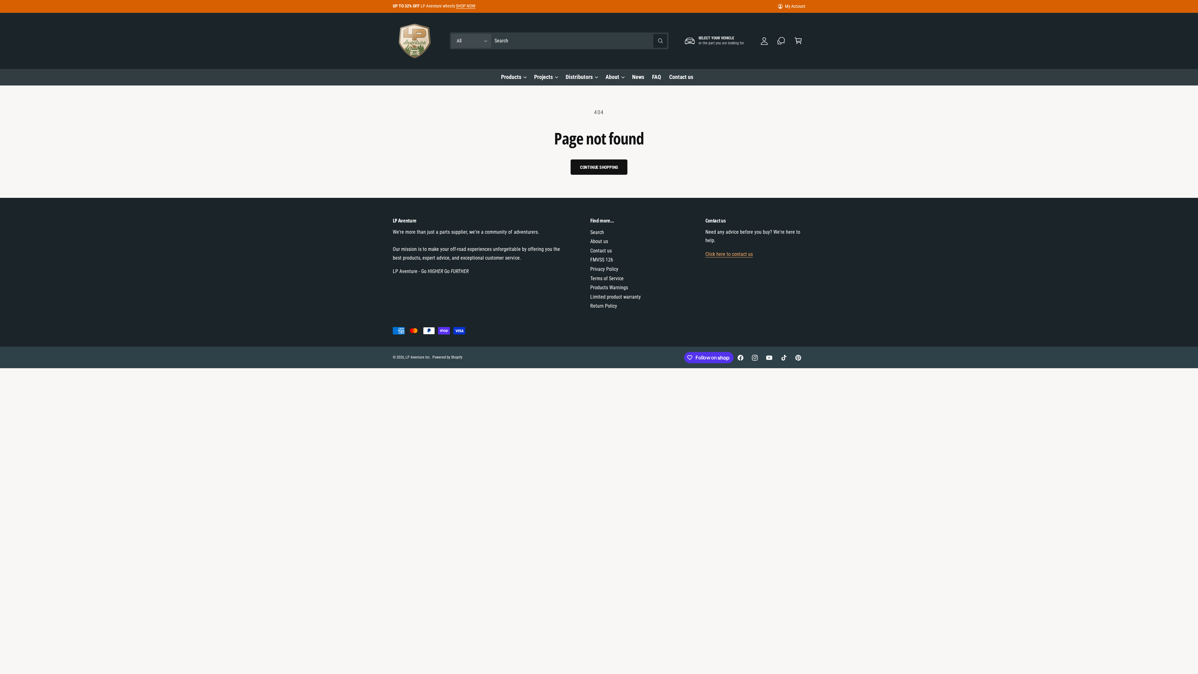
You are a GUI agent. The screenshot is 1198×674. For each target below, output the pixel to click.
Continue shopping (599, 167)
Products (511, 77)
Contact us (601, 251)
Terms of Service (607, 278)
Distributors (579, 77)
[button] (798, 41)
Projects (543, 77)
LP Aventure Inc (418, 357)
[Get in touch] (781, 41)
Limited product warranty (615, 297)
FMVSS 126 (601, 260)
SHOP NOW (465, 5)
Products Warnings (609, 288)
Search (597, 232)
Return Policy (603, 306)
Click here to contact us (729, 254)
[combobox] (581, 41)
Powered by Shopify (447, 357)
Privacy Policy (604, 269)
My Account (795, 6)
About (612, 77)
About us (599, 241)
